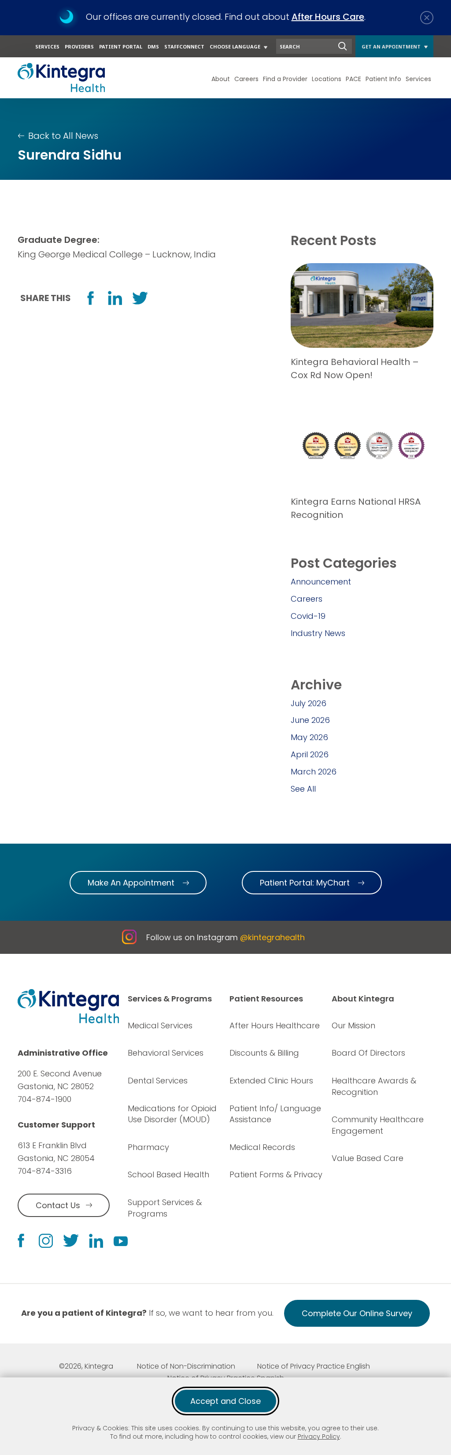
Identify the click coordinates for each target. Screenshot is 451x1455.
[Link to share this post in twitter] (140, 298)
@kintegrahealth (272, 937)
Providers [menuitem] (79, 46)
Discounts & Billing (264, 1052)
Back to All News (63, 136)
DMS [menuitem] (153, 46)
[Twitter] (71, 1240)
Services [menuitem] (47, 46)
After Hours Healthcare (274, 1025)
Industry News (318, 633)
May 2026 (309, 737)
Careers (306, 598)
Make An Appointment (131, 882)
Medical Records (262, 1147)
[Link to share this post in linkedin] (115, 298)
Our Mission (353, 1025)
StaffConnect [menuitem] (184, 46)
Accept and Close (225, 1401)
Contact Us (58, 1205)
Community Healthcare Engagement (378, 1125)
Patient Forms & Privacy (275, 1174)
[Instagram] (46, 1241)
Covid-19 (308, 615)
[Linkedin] (96, 1241)
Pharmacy (148, 1147)
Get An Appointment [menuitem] (391, 46)
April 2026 (310, 754)
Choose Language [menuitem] (235, 46)
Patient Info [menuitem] (383, 78)
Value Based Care (367, 1158)
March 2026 (313, 771)
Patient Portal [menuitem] (120, 46)
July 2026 (308, 703)
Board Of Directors (368, 1052)
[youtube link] (121, 1241)
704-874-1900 (44, 1099)
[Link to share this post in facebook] (90, 298)
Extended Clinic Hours (271, 1080)
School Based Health (168, 1174)
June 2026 (310, 720)
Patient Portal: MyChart (305, 882)
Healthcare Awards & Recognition (374, 1086)
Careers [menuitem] (246, 78)
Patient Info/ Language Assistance (275, 1114)
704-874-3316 (45, 1170)
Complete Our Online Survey (357, 1317)
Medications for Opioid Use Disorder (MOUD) (172, 1114)
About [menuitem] (220, 78)
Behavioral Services (165, 1052)
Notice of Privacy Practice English (313, 1366)
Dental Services (158, 1080)
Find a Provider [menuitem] (285, 78)
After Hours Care (328, 17)
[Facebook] (21, 1240)
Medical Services (160, 1025)
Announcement (321, 581)
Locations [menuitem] (326, 78)
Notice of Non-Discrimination (186, 1366)
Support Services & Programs (165, 1208)
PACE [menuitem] (353, 78)
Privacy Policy (319, 1436)
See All (303, 788)
